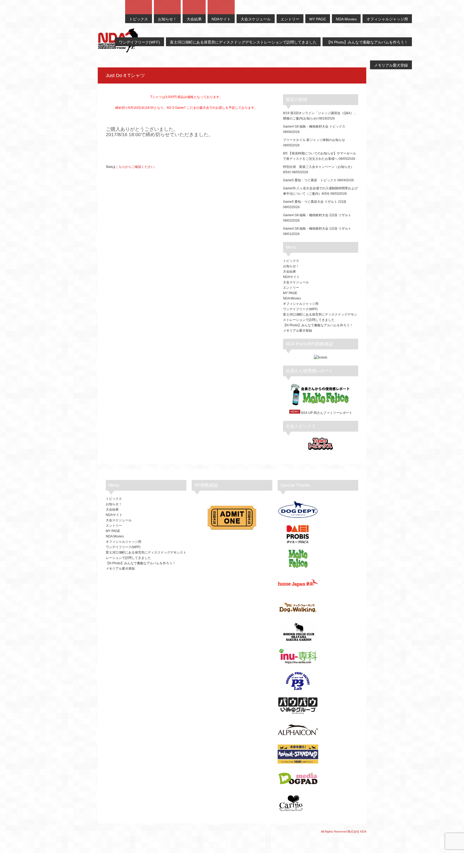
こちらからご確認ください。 (136, 167)
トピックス (291, 261)
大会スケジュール (296, 282)
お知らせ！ (291, 266)
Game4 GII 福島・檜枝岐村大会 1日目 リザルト (317, 228)
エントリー (291, 288)
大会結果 (289, 271)
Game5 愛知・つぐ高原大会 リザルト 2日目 (314, 202)
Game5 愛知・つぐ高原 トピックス (309, 180)
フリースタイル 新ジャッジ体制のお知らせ (314, 140)
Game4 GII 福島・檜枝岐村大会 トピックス (314, 126)
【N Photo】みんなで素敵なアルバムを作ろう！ (318, 325)
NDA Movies (292, 298)
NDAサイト (291, 277)
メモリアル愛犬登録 (297, 330)
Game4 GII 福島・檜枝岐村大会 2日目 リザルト (317, 215)
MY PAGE (290, 293)
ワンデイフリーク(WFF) (300, 309)
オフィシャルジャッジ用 (300, 304)
